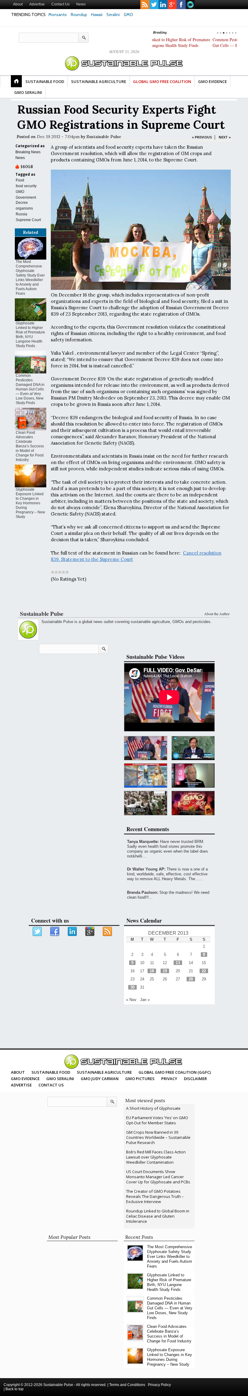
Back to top (14, 1389)
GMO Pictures (140, 1078)
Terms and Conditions (127, 1385)
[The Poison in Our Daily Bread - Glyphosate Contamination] (145, 775)
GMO (128, 14)
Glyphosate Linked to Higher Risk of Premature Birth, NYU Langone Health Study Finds (30, 334)
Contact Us (60, 4)
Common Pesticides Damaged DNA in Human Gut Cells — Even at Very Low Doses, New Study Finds (192, 45)
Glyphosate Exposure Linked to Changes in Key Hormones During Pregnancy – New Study (30, 503)
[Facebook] (55, 932)
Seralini (113, 14)
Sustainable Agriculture (98, 81)
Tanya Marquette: (143, 841)
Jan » (145, 999)
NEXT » (225, 137)
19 (165, 971)
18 (152, 971)
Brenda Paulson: (142, 892)
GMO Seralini (28, 92)
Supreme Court (28, 220)
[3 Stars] (60, 572)
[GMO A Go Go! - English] (193, 803)
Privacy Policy (159, 1385)
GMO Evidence (212, 81)
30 (132, 987)
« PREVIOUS (202, 137)
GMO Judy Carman (100, 1078)
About (18, 4)
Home (16, 81)
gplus (172, 4)
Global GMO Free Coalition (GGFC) (175, 1072)
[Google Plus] (90, 932)
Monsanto (57, 14)
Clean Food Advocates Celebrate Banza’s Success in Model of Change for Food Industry (30, 446)
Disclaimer (195, 1078)
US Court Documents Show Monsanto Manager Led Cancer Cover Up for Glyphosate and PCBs (158, 1177)
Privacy (169, 1078)
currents (190, 4)
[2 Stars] (56, 572)
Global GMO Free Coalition (162, 81)
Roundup (79, 14)
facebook (181, 4)
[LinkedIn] (72, 932)
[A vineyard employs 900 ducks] (145, 803)
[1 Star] (52, 572)
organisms (24, 208)
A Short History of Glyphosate (153, 1108)
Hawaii (97, 14)
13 (178, 962)
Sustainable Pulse (103, 136)
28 (191, 979)
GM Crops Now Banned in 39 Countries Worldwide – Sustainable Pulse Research (158, 1137)
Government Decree (26, 200)
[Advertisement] (123, 598)
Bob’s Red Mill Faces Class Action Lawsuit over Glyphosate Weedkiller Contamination (156, 1157)
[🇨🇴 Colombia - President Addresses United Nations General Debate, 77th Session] (193, 748)
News (81, 4)
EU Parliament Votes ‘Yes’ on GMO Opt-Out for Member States (157, 1120)
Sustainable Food (44, 81)
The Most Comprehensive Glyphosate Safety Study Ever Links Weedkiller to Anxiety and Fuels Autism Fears (30, 278)
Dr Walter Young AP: (146, 869)
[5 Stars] (67, 572)
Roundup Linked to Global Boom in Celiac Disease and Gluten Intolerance (157, 1216)
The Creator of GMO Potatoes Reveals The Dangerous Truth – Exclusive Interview (155, 1196)
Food (20, 180)
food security (26, 186)
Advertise (37, 4)
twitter (153, 4)
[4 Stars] (63, 572)
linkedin (163, 4)
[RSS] (108, 932)
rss (144, 4)
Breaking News (28, 152)
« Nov (131, 999)
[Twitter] (37, 932)
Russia (21, 214)
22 (204, 971)
